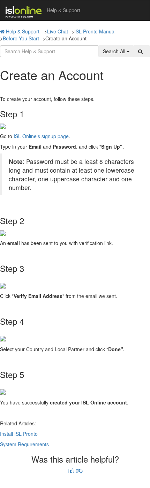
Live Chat (57, 31)
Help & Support (22, 31)
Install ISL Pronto (19, 433)
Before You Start (21, 38)
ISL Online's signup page (41, 136)
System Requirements (24, 444)
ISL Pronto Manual (94, 31)
